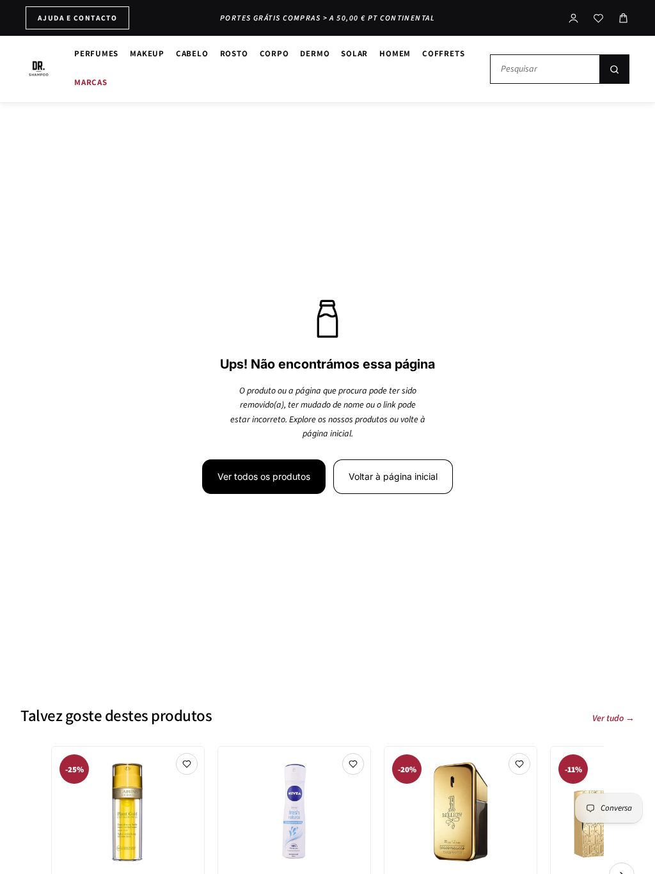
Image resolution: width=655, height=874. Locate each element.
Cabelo (192, 53)
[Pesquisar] (614, 69)
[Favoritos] (598, 18)
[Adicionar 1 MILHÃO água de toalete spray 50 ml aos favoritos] (519, 764)
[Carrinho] (623, 18)
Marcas (90, 82)
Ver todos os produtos (263, 476)
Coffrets (443, 53)
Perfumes (96, 53)
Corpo (274, 53)
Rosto (234, 53)
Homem (395, 53)
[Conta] (573, 18)
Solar (354, 53)
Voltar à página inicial (393, 476)
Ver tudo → (613, 718)
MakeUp (147, 53)
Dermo (314, 53)
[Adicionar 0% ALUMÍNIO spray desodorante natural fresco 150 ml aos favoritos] (353, 764)
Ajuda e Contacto (77, 17)
